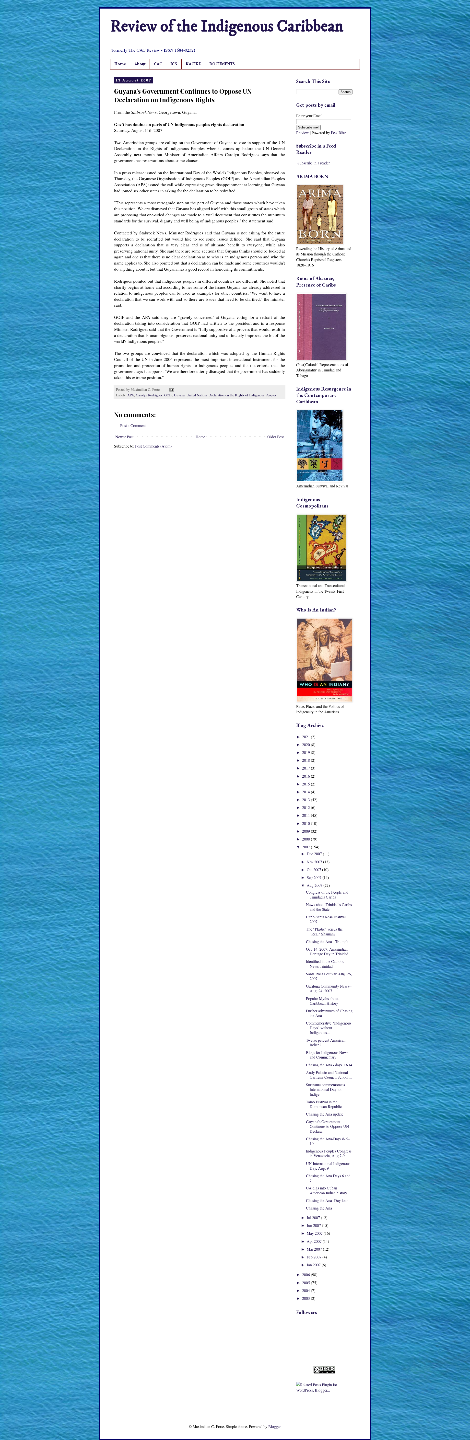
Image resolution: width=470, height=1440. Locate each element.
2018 (306, 760)
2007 (306, 846)
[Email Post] (171, 389)
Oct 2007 (314, 869)
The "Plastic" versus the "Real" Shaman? (324, 931)
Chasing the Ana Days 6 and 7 (328, 1178)
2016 (306, 776)
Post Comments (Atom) (153, 446)
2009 (306, 831)
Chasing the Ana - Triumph (327, 941)
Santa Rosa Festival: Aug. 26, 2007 (329, 976)
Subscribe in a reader (313, 162)
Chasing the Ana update (324, 1114)
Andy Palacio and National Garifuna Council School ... (329, 1075)
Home (120, 64)
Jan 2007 (314, 1264)
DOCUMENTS (222, 64)
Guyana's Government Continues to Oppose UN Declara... (327, 1126)
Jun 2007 (314, 1225)
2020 (306, 744)
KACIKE (193, 64)
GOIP (168, 395)
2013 (306, 799)
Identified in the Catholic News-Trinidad (325, 963)
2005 (306, 1282)
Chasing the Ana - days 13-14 (329, 1064)
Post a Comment (133, 425)
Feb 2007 (314, 1256)
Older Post (275, 436)
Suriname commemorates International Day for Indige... (325, 1089)
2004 (306, 1290)
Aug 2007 (315, 885)
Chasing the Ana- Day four (327, 1200)
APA (130, 395)
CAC (158, 64)
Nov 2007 (315, 861)
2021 (306, 736)
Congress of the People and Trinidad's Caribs (327, 894)
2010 (306, 823)
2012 (306, 807)
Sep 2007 (314, 877)
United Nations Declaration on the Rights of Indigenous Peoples (231, 395)
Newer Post (124, 436)
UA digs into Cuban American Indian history (326, 1190)
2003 (306, 1298)
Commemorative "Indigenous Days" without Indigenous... (328, 1027)
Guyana (179, 395)
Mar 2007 (315, 1249)
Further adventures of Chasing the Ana (329, 1013)
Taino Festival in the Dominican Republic (324, 1104)
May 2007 (315, 1233)
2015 (306, 783)
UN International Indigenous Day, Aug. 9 (328, 1166)
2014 (306, 791)
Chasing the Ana (319, 1207)
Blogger (274, 1426)
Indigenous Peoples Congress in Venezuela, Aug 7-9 (329, 1153)
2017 (306, 768)
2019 (306, 752)
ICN (173, 64)
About (140, 64)
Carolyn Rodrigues (149, 395)
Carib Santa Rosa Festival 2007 (326, 919)
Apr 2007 (315, 1241)
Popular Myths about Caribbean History (322, 1001)
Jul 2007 (314, 1217)
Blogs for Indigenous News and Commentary (327, 1055)
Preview (302, 132)
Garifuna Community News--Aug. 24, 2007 (329, 988)
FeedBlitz (338, 132)
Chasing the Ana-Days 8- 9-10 (328, 1141)
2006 (306, 1274)
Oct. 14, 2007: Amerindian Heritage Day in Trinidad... (328, 951)
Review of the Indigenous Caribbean (226, 26)
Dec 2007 (315, 853)
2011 (306, 815)
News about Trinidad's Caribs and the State (329, 907)
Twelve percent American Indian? (325, 1042)
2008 (306, 838)
